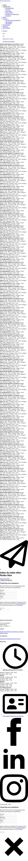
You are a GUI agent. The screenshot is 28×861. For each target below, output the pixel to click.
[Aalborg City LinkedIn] (14, 773)
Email (1, 596)
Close (4, 5)
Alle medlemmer (8, 631)
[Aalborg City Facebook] (14, 745)
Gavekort (5, 19)
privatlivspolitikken (20, 603)
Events (4, 17)
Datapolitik (3, 639)
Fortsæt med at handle (8, 41)
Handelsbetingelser (11, 639)
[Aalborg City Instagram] (14, 802)
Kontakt (18, 639)
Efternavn (2, 593)
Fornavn (2, 590)
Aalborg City (6, 6)
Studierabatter (6, 25)
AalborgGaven (6, 28)
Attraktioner (15, 631)
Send (2, 608)
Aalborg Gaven (4, 633)
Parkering (5, 26)
